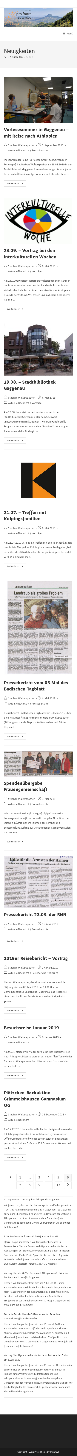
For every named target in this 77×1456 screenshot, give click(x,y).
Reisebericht (39, 973)
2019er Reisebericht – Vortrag (36, 959)
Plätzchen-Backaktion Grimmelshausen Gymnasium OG (35, 1099)
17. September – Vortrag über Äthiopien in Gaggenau (31, 1199)
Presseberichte (40, 150)
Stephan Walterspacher (21, 145)
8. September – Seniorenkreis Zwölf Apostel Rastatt (31, 1236)
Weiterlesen (16, 184)
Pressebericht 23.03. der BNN (35, 915)
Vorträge (36, 271)
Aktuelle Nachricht (18, 150)
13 (58, 1185)
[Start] (5, 57)
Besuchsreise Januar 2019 (31, 1028)
